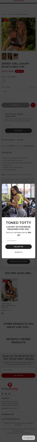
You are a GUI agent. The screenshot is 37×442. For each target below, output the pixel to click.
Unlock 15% (18, 247)
